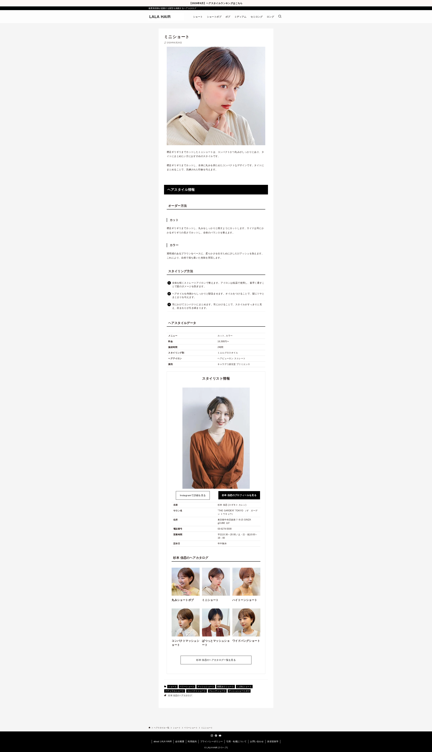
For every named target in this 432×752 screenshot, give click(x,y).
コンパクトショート (196, 691)
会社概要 (179, 741)
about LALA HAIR (163, 741)
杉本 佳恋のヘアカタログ (180, 695)
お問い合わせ (257, 741)
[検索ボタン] (280, 16)
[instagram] (211, 735)
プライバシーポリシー (211, 741)
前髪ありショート (225, 686)
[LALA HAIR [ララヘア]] (166, 16)
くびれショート (244, 686)
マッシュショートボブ (239, 691)
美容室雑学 (272, 741)
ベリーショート (187, 686)
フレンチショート (217, 691)
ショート (172, 686)
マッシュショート (205, 686)
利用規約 (192, 741)
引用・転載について (236, 741)
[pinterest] (216, 735)
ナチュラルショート (174, 691)
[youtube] (220, 735)
